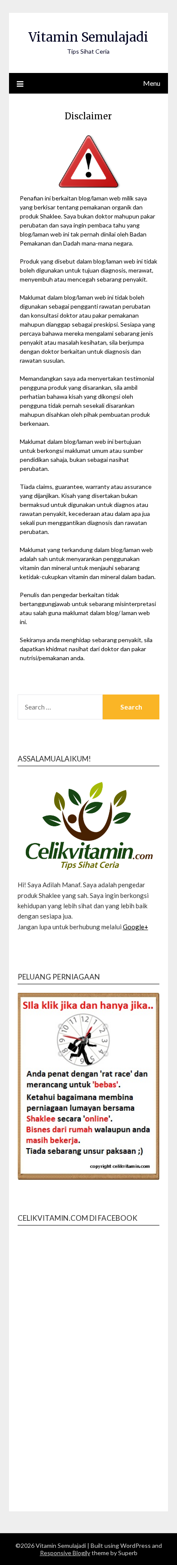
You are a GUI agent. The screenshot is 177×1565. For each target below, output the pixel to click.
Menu (151, 83)
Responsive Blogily (65, 1552)
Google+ (135, 927)
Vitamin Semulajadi (88, 37)
